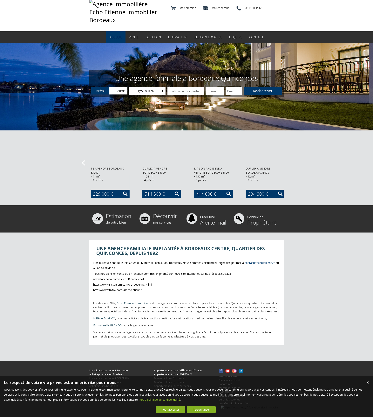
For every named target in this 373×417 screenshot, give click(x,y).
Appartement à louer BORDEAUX (173, 374)
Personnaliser (201, 409)
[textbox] (185, 91)
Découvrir (165, 218)
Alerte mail (213, 220)
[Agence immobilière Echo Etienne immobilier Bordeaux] (124, 20)
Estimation (118, 218)
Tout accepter (170, 409)
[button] (100, 90)
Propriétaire (262, 220)
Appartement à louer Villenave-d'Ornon (178, 370)
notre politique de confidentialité (159, 399)
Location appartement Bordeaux (108, 370)
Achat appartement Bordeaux (107, 374)
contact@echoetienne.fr (260, 263)
